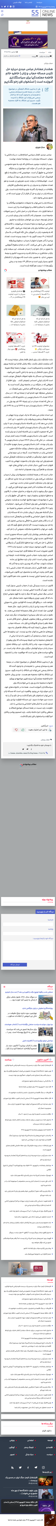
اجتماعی (31, 1440)
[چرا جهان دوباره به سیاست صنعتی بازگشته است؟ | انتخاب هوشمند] (45, 1031)
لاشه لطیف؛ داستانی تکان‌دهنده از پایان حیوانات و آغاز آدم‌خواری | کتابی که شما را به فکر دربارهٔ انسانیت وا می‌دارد (28, 1203)
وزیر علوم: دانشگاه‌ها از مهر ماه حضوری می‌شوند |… (24, 1492)
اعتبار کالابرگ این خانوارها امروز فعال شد (38, 1254)
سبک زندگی (30, 1454)
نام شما (50, 920)
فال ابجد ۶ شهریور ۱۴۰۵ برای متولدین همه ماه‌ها (25, 1520)
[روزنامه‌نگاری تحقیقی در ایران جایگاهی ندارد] (45, 1015)
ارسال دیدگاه (15, 964)
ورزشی (13, 1440)
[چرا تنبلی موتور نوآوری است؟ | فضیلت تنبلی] (45, 1048)
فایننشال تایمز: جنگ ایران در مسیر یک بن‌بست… (21, 1479)
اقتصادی (50, 1447)
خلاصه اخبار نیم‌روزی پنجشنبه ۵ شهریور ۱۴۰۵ (36, 1130)
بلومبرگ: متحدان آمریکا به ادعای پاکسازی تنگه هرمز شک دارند (30, 1175)
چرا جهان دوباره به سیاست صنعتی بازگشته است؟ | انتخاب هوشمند (29, 1024)
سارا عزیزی (40, 147)
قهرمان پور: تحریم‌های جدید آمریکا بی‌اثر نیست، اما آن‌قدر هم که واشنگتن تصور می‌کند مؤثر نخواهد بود (27, 1240)
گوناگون (12, 1447)
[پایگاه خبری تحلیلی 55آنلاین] (42, 13)
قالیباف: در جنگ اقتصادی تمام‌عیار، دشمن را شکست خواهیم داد (29, 1092)
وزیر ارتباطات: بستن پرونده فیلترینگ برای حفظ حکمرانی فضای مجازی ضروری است (28, 1147)
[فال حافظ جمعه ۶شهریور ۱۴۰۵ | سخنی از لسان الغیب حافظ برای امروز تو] (46, 1506)
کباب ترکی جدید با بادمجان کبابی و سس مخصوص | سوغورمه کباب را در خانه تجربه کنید (27, 1183)
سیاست (50, 1454)
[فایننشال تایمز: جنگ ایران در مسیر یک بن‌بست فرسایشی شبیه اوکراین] (45, 1481)
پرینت (34, 56)
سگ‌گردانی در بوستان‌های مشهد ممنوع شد (36, 1081)
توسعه (51, 1440)
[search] (2, 15)
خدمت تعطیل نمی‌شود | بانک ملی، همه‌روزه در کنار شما (32, 1217)
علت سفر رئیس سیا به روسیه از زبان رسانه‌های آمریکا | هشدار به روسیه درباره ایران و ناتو (27, 1157)
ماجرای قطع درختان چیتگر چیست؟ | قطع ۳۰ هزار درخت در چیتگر (30, 1232)
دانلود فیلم (47, 1430)
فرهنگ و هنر (29, 1447)
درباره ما (40, 2)
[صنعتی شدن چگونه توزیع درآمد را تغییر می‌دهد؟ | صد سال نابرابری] (45, 999)
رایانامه (50, 929)
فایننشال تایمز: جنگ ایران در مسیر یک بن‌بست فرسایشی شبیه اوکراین (28, 1065)
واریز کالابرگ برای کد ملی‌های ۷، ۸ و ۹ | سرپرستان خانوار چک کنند (30, 1211)
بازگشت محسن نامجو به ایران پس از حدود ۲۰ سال (34, 1114)
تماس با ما (29, 2)
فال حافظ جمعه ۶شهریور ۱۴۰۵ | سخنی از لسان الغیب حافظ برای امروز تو (21, 1503)
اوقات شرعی (17, 2)
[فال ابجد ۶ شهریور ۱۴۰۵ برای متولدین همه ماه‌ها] (50, 1520)
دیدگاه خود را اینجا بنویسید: (43, 938)
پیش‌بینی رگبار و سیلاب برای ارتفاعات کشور (37, 1248)
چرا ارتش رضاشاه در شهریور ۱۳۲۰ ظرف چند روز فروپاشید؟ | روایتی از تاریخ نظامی (27, 1167)
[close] (53, 1512)
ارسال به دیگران (44, 56)
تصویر (13, 1454)
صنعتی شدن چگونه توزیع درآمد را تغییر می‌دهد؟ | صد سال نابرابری (29, 992)
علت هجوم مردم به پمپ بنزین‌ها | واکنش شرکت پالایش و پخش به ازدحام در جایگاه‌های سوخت (27, 1225)
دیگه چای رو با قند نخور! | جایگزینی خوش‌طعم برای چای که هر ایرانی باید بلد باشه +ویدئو (28, 1193)
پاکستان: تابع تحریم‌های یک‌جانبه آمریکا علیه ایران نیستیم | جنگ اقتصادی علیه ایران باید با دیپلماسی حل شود (30, 1137)
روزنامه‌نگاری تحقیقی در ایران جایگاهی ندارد (37, 1008)
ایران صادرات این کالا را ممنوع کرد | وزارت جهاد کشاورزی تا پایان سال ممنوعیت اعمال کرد (29, 1106)
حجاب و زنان (45, 739)
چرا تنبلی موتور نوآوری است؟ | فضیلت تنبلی (37, 1040)
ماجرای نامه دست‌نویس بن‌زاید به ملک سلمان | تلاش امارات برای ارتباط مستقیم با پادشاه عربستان (28, 1122)
